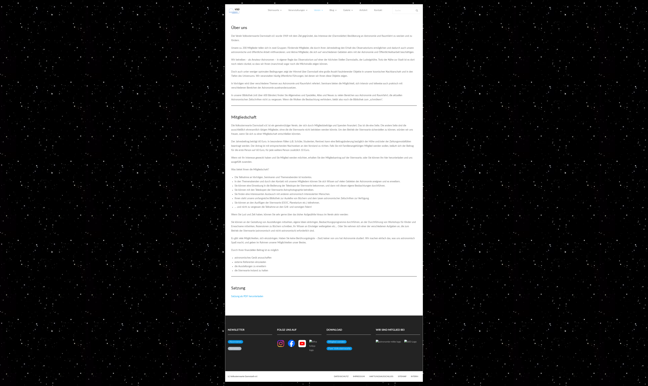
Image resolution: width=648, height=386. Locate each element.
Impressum (359, 376)
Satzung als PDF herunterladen (247, 296)
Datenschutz (341, 376)
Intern (414, 376)
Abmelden (235, 348)
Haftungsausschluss (381, 376)
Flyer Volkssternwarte (339, 348)
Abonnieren (235, 342)
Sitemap (402, 376)
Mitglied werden (336, 342)
